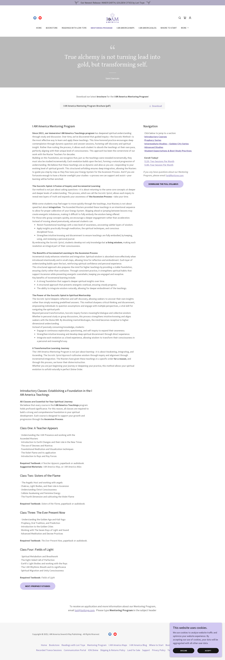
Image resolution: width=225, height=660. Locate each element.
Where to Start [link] (169, 28)
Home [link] (39, 28)
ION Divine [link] (93, 650)
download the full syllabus (163, 184)
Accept (208, 650)
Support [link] (146, 650)
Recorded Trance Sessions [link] (49, 650)
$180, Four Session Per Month (158, 164)
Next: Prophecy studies (37, 586)
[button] (190, 17)
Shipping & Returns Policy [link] (112, 650)
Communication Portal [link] (75, 650)
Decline (183, 650)
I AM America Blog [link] (147, 28)
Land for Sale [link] (133, 650)
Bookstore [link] (52, 28)
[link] (35, 17)
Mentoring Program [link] (101, 28)
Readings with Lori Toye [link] (74, 28)
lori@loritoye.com (175, 175)
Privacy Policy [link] (158, 650)
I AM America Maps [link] (125, 28)
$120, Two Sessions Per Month (159, 161)
